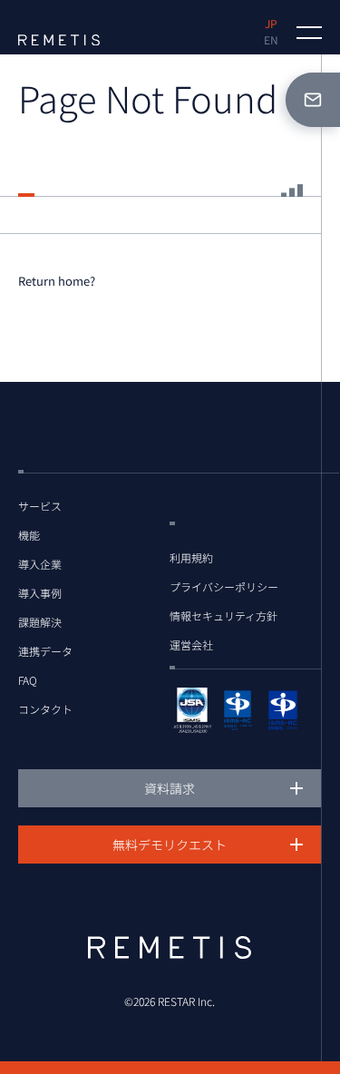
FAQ (27, 680)
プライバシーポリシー (224, 586)
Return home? (56, 280)
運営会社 (191, 645)
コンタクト (45, 709)
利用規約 (191, 557)
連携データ (45, 651)
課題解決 (40, 622)
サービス (40, 506)
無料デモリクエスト (169, 844)
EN (271, 39)
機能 (29, 535)
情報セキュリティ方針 (223, 615)
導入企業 (40, 564)
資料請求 (169, 788)
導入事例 (40, 593)
